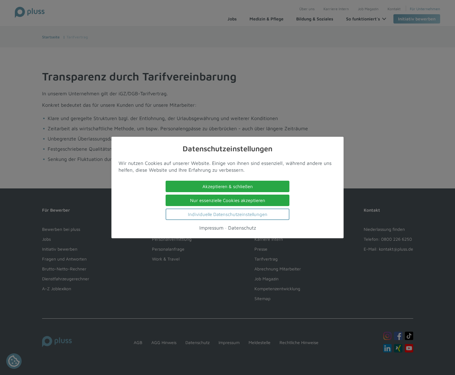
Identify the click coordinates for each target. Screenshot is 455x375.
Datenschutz (242, 228)
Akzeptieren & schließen (227, 186)
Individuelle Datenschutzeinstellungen (227, 214)
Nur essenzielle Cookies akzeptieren (227, 200)
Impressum (211, 228)
